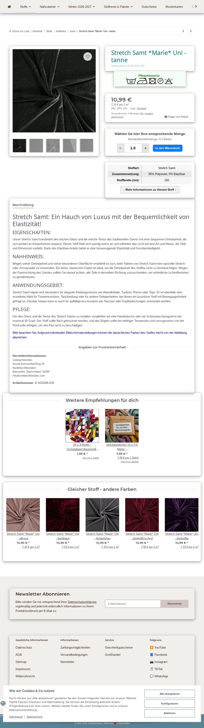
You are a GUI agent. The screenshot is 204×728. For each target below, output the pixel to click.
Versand (141, 108)
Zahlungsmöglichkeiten (75, 647)
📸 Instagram (159, 661)
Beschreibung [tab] (23, 205)
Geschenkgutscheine (119, 647)
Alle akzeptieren (170, 693)
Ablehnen (170, 713)
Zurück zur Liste (20, 31)
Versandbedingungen (74, 654)
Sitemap (21, 661)
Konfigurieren (169, 703)
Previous (12, 525)
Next (192, 525)
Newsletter (67, 661)
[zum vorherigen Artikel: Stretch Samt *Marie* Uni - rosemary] (183, 31)
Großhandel (112, 654)
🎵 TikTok (156, 669)
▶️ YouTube (158, 647)
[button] (193, 6)
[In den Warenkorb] (12, 44)
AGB (19, 654)
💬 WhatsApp (159, 676)
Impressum (16, 716)
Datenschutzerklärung (82, 602)
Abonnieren (174, 603)
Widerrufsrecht (25, 676)
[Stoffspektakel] (9, 7)
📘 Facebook (158, 654)
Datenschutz (34, 716)
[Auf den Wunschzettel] (87, 56)
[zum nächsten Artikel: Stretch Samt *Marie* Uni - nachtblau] (191, 31)
